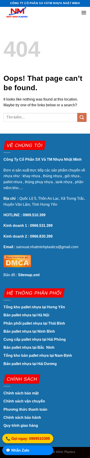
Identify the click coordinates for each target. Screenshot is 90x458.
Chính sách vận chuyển (24, 401)
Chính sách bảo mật (21, 393)
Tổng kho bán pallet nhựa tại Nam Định (37, 355)
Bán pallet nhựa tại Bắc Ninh (29, 347)
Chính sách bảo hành (22, 417)
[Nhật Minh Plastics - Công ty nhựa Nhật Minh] (26, 12)
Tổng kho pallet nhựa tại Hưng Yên (34, 307)
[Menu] (84, 12)
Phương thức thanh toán (25, 409)
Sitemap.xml (28, 275)
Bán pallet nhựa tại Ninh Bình (29, 331)
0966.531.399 (41, 226)
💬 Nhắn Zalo (17, 450)
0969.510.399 (34, 215)
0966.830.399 (41, 236)
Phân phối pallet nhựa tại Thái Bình (34, 323)
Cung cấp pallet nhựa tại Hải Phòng (34, 339)
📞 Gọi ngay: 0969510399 (28, 439)
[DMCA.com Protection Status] (17, 261)
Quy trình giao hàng (20, 425)
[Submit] (82, 117)
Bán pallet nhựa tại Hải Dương (30, 364)
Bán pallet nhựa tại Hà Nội (26, 315)
